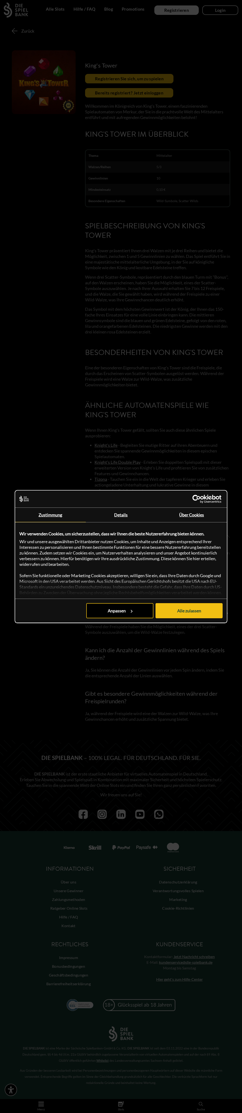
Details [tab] (121, 514)
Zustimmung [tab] (50, 514)
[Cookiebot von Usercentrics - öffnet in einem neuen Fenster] (202, 499)
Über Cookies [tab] (191, 514)
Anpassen (117, 610)
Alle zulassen (189, 610)
